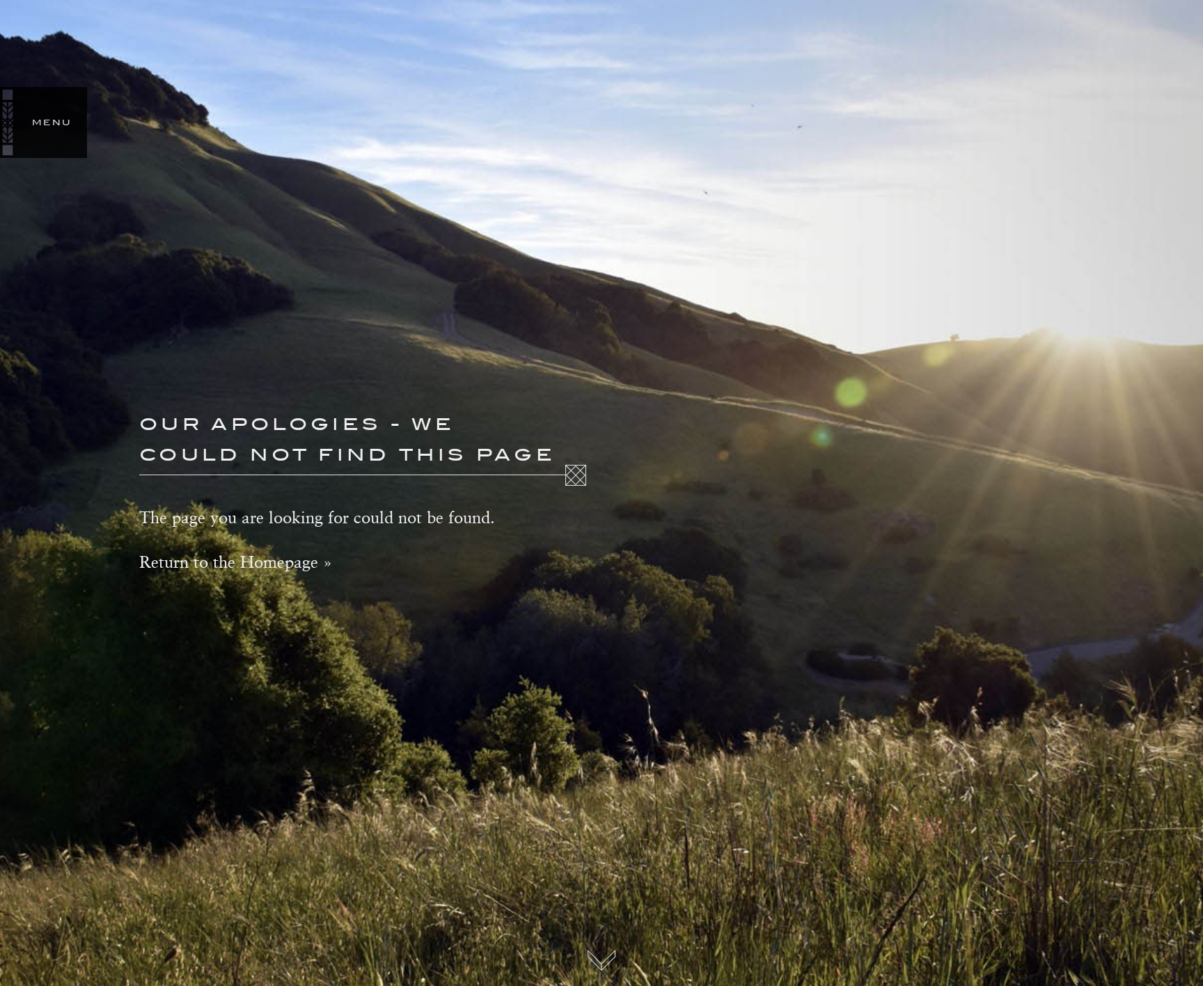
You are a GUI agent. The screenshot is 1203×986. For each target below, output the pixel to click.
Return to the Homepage (228, 561)
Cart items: (1194, 122)
